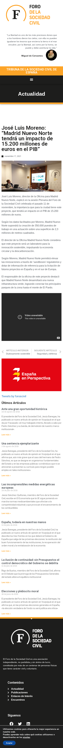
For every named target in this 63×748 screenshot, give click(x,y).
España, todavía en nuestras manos (24, 522)
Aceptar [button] (9, 743)
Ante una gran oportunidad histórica (24, 409)
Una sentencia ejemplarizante (20, 443)
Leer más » (6, 435)
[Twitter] (20, 724)
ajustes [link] (26, 737)
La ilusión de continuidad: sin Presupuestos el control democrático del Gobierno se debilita (30, 561)
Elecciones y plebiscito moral (20, 591)
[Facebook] (11, 724)
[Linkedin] (28, 724)
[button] (31, 79)
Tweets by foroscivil (14, 396)
